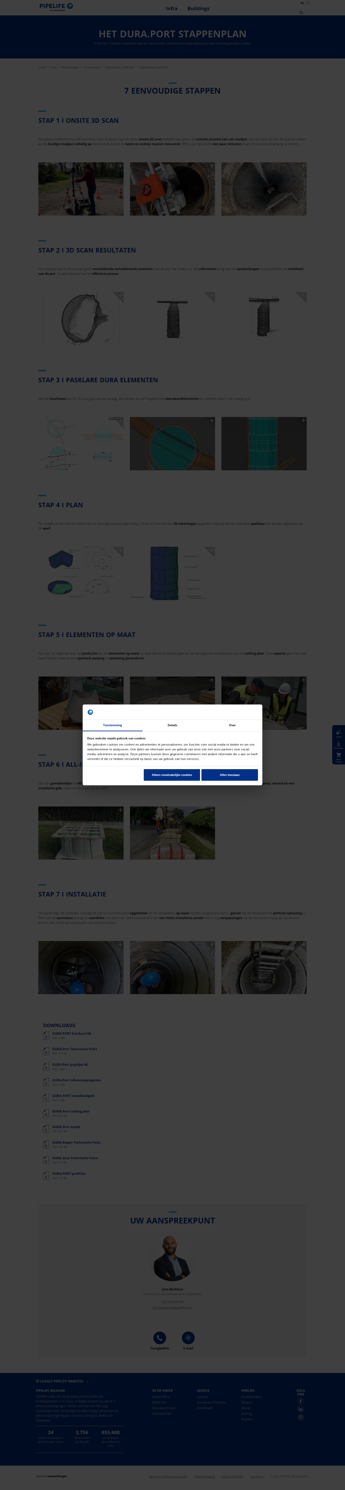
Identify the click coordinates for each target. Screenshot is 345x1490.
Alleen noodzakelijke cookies (172, 775)
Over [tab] (232, 725)
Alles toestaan (230, 775)
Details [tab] (172, 725)
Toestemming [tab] (112, 725)
